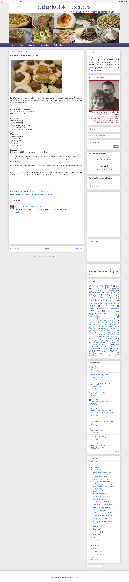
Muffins (116, 324)
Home (13, 45)
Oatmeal (92, 328)
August (95, 534)
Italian (112, 321)
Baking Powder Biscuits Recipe (102, 515)
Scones (95, 344)
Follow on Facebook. (43, 186)
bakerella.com (96, 429)
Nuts (114, 326)
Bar (98, 287)
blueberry (109, 289)
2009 (93, 560)
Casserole (105, 296)
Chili (113, 298)
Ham (100, 319)
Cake (113, 294)
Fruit (110, 313)
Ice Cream (102, 320)
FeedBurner (108, 169)
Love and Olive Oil (97, 436)
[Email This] (41, 191)
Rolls (109, 341)
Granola (113, 315)
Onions (103, 328)
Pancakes (92, 330)
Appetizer (92, 285)
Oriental (113, 328)
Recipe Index (58, 45)
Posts (93, 183)
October (95, 529)
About (22, 45)
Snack (101, 346)
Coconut (98, 303)
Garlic (117, 313)
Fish (98, 313)
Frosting (104, 313)
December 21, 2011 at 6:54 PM (31, 206)
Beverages (101, 289)
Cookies (31, 194)
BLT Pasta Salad (96, 368)
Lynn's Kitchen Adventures (100, 400)
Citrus (90, 303)
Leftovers (91, 322)
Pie (105, 332)
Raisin (94, 339)
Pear (99, 332)
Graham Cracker (103, 315)
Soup (117, 346)
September (96, 532)
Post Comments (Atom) (51, 256)
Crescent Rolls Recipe (99, 510)
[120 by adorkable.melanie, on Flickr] (36, 93)
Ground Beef (92, 319)
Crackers (113, 306)
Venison (109, 354)
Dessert (37, 194)
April (94, 545)
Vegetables (99, 354)
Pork (108, 334)
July (94, 537)
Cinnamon (110, 300)
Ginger (94, 315)
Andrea (17, 206)
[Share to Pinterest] (48, 191)
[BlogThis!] (42, 191)
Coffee (106, 303)
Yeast (103, 356)
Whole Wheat (93, 356)
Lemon (99, 322)
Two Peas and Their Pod (99, 374)
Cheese (113, 296)
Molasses (108, 324)
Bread (116, 289)
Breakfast (111, 291)
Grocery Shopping (111, 317)
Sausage (116, 342)
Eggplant (116, 311)
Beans (110, 287)
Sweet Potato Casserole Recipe (102, 507)
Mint (101, 324)
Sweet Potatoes (112, 350)
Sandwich (99, 342)
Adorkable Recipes (98, 58)
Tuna (115, 352)
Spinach (115, 348)
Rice (97, 341)
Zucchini (111, 356)
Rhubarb (91, 341)
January (95, 554)
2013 (93, 462)
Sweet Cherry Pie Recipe (100, 499)
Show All (117, 451)
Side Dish (105, 344)
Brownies (100, 292)
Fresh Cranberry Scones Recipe (102, 484)
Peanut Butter (44, 194)
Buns (107, 292)
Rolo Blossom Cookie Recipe (101, 496)
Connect (32, 45)
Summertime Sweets (97, 430)
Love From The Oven (98, 392)
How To (106, 319)
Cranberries (92, 308)
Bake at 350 (95, 444)
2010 (93, 557)
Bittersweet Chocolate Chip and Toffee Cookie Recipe (102, 475)
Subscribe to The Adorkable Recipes (21, 186)
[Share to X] (44, 191)
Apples (101, 285)
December (96, 470)
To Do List (97, 352)
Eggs (92, 313)
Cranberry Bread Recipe (100, 518)
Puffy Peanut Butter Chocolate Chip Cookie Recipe (102, 522)
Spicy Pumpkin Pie (98, 491)
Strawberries (100, 350)
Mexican (92, 324)
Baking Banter (96, 409)
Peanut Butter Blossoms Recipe (102, 504)
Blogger (75, 578)
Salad (115, 341)
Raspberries (101, 339)
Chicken (103, 298)
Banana (91, 287)
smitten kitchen (96, 420)
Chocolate (24, 194)
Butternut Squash (94, 294)
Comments (95, 186)
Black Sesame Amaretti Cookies (100, 438)
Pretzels (95, 336)
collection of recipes (95, 59)
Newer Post (15, 249)
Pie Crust (112, 332)
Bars (103, 287)
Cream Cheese (103, 308)
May (94, 543)
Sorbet (110, 346)
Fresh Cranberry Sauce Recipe (102, 513)
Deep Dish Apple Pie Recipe (101, 502)
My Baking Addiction (98, 367)
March (95, 548)
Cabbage (105, 294)
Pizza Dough (99, 334)
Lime (106, 322)
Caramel (17, 194)
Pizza (90, 334)
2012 (93, 464)
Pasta (101, 330)
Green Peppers (95, 317)
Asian (108, 285)
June (94, 540)
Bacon (115, 285)
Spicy (107, 348)
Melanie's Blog (44, 45)
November (96, 526)
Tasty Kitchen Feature (99, 494)
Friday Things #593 (96, 386)
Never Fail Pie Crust (100, 326)
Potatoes (115, 334)
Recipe (52, 194)
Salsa (90, 342)
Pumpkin (103, 336)
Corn (95, 306)
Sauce (108, 342)
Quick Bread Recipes (97, 394)
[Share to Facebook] (46, 191)
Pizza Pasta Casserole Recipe (102, 472)
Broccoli (91, 292)
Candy (91, 296)
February (96, 551)
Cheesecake (92, 298)
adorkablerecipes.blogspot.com (27, 111)
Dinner (98, 311)
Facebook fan (93, 67)
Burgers (113, 292)
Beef (117, 287)
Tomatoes (107, 352)
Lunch (113, 322)
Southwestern (97, 348)
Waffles (115, 354)
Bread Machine (98, 291)
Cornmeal (104, 306)
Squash (91, 350)
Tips (90, 352)
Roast (104, 341)
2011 (93, 467)
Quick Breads (114, 336)
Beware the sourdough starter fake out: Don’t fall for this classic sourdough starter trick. (103, 412)
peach (108, 330)
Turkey (91, 354)
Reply (17, 212)
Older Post (78, 249)
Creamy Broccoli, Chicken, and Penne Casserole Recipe (102, 480)
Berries (93, 289)
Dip (109, 311)
